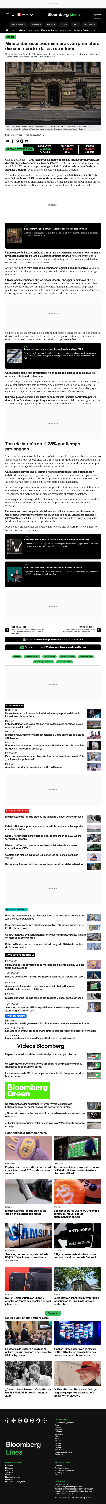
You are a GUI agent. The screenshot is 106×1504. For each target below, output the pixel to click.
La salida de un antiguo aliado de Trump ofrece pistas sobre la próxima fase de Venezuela (50, 1030)
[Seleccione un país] (31, 15)
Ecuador (58, 1441)
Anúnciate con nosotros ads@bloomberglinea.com (74, 1489)
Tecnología (59, 1473)
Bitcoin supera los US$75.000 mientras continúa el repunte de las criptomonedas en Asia (76, 1213)
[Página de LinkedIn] (32, 1420)
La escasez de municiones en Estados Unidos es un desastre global (40, 1038)
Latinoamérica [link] (89, 24)
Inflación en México (67, 657)
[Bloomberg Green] (53, 1090)
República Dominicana (63, 1452)
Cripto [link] (75, 24)
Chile (57, 1436)
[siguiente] (99, 630)
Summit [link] (64, 24)
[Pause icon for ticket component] (7, 30)
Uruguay (58, 1445)
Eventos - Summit (61, 1484)
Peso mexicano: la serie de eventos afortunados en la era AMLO (54, 349)
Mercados (9, 1468)
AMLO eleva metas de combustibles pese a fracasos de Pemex (53, 567)
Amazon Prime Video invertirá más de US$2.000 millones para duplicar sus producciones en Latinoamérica (75, 1352)
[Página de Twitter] (14, 1420)
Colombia (59, 1432)
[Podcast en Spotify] (45, 1420)
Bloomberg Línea (86, 657)
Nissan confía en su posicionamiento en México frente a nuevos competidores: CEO (78, 630)
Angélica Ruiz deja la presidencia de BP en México (33, 767)
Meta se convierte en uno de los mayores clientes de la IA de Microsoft (45, 976)
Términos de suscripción (64, 1470)
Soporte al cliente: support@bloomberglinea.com (73, 1491)
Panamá (58, 1443)
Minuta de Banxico (32, 657)
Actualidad (9, 1473)
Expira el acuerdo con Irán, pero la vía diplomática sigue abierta (40, 1054)
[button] (8, 141)
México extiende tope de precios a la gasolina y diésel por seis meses (44, 816)
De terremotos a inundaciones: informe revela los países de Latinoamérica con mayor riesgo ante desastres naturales (38, 1105)
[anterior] (7, 630)
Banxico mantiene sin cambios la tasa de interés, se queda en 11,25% (56, 229)
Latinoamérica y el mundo (64, 1423)
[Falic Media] (97, 18)
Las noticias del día (64, 662)
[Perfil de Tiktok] (38, 1420)
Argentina (58, 1429)
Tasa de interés (49, 657)
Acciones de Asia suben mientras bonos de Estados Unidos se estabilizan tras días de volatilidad (28, 631)
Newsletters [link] (36, 24)
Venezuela (59, 1434)
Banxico (17, 657)
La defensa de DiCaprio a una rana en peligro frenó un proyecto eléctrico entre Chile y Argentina (28, 1352)
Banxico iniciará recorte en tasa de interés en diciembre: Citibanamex (56, 539)
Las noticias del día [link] (18, 24)
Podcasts (9, 1479)
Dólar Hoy (9, 1470)
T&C (56, 1475)
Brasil (57, 1425)
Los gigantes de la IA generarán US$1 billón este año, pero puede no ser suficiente (47, 1023)
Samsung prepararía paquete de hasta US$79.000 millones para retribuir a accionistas (26, 1257)
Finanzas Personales (13, 1477)
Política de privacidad (63, 1468)
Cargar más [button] (53, 1313)
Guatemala (59, 1454)
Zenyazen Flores (15, 135)
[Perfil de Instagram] (26, 1420)
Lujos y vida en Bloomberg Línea (27, 1318)
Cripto (7, 1475)
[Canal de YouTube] (20, 1420)
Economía (9, 1466)
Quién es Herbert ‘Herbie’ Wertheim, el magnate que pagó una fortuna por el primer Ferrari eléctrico (75, 1392)
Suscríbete (59, 1466)
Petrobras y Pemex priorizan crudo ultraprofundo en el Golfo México (44, 864)
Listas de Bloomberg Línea (15, 1482)
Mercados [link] (51, 24)
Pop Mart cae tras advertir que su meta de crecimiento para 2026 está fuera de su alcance (28, 1170)
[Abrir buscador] (13, 15)
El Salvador (59, 1450)
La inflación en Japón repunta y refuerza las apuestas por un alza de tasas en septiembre (76, 1301)
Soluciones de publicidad (64, 1493)
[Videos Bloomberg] (53, 1046)
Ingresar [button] (97, 15)
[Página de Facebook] (7, 1420)
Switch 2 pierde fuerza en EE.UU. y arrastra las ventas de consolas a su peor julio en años (28, 1301)
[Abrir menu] (7, 15)
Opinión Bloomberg (15, 1016)
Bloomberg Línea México (43, 662)
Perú (57, 1438)
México (10, 37)
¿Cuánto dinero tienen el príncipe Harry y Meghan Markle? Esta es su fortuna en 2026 (28, 1392)
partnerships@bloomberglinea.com (68, 1487)
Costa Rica (59, 1447)
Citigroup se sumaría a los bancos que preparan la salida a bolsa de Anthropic (75, 1256)
